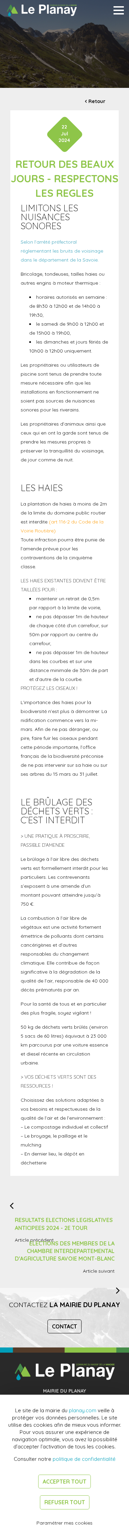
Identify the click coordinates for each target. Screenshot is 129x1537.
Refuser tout (64, 1502)
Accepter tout (64, 1481)
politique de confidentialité (84, 1459)
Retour (96, 101)
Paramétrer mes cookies (64, 1523)
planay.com (82, 1410)
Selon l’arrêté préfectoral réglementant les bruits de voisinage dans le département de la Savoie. (62, 251)
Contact (64, 1326)
